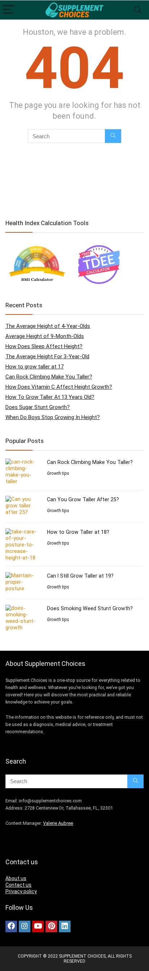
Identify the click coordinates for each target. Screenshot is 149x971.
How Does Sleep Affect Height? (43, 346)
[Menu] (8, 10)
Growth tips (58, 473)
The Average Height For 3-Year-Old (47, 356)
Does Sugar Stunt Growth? (37, 407)
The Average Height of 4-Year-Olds (47, 326)
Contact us (18, 885)
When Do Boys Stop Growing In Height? (52, 417)
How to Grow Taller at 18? (78, 532)
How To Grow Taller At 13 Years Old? (49, 397)
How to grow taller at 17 (34, 366)
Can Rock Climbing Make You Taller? (48, 376)
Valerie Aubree (58, 823)
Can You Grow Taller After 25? (83, 499)
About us (15, 878)
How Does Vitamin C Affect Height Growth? (58, 387)
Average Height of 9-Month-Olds (44, 336)
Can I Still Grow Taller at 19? (80, 576)
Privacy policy (21, 891)
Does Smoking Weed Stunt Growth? (90, 608)
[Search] (137, 10)
